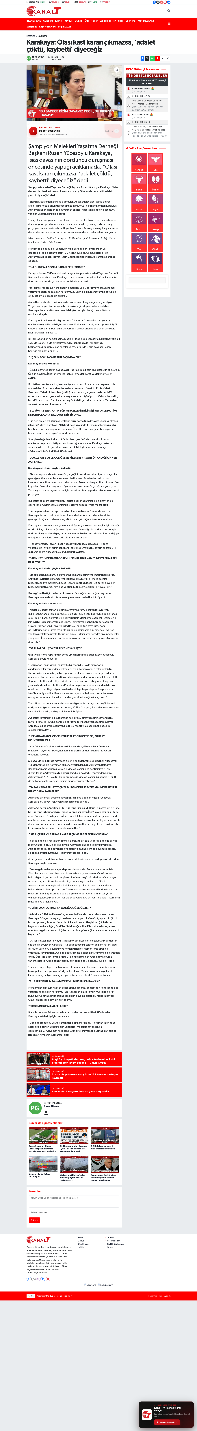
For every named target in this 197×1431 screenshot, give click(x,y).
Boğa (139, 190)
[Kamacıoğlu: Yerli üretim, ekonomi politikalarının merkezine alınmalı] (105, 1164)
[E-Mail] (46, 1112)
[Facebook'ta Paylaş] (142, 58)
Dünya (78, 21)
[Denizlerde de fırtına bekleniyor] (43, 1164)
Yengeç (139, 170)
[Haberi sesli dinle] (33, 131)
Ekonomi (130, 21)
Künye (110, 1247)
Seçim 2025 (64, 27)
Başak (156, 209)
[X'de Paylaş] (147, 58)
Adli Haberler (108, 21)
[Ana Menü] (169, 24)
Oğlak (155, 249)
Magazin (32, 27)
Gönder (35, 1220)
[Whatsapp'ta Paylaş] (152, 58)
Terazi (139, 229)
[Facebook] (29, 1279)
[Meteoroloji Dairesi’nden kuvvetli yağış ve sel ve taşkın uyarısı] (74, 1164)
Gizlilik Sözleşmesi (115, 1244)
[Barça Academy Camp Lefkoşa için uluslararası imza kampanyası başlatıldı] (43, 1135)
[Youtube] (48, 1279)
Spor (120, 21)
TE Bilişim (166, 1296)
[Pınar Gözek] (35, 1108)
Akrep (155, 229)
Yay (139, 249)
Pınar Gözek (51, 1106)
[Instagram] (38, 1279)
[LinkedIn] (43, 1279)
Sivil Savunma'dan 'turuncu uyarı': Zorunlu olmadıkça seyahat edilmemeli (73, 1148)
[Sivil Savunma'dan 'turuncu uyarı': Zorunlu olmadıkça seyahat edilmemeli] (74, 1135)
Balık (155, 269)
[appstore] (90, 1285)
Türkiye (68, 21)
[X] (33, 1279)
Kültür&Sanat (146, 21)
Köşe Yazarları (47, 27)
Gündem (48, 21)
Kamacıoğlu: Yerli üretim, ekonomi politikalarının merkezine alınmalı (103, 1177)
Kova (139, 269)
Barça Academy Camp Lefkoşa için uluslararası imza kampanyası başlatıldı (42, 1148)
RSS (32, 1296)
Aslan (139, 209)
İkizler (155, 190)
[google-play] (105, 1285)
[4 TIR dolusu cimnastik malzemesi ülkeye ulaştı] (105, 1135)
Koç (155, 170)
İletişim (81, 1247)
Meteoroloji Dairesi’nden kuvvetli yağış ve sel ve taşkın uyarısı (72, 1177)
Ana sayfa (35, 21)
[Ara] (168, 11)
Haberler (31, 36)
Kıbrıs (58, 21)
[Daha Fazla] (157, 58)
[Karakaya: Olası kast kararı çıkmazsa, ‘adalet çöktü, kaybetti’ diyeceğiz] (74, 93)
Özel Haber (91, 21)
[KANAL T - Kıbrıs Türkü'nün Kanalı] (44, 11)
